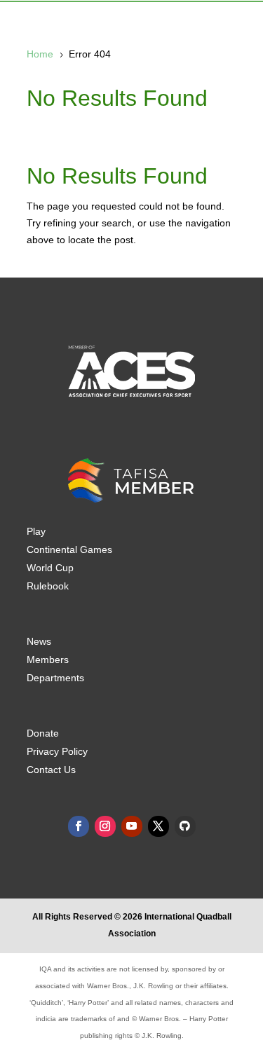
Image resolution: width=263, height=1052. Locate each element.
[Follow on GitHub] (185, 826)
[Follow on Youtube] (131, 826)
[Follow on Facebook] (78, 826)
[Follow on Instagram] (105, 826)
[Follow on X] (158, 826)
